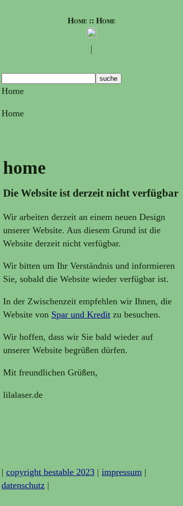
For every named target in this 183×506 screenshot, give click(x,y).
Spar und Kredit (80, 314)
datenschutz (23, 485)
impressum (122, 472)
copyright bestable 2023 (50, 472)
